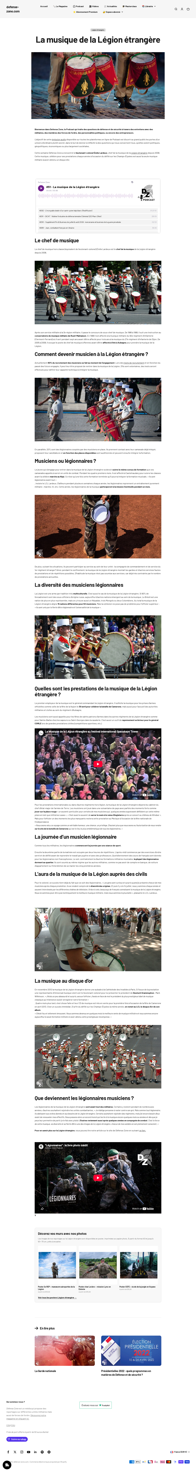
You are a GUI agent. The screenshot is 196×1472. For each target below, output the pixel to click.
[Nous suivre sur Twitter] (15, 1452)
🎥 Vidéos (94, 6)
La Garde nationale (45, 1371)
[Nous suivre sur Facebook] (8, 1452)
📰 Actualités (110, 6)
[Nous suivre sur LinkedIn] (35, 1452)
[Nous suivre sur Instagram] (22, 1452)
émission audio (59, 139)
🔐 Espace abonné (111, 12)
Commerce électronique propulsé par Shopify (48, 1462)
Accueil (44, 6)
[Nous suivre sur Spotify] (42, 1452)
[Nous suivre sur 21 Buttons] (49, 1452)
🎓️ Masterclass (129, 6)
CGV (8, 1425)
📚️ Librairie (147, 6)
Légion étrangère (98, 30)
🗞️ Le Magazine (60, 6)
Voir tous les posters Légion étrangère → (57, 1297)
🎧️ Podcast (78, 6)
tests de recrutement (134, 362)
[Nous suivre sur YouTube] (28, 1452)
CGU (13, 1425)
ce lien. (142, 1130)
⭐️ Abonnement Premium (85, 12)
